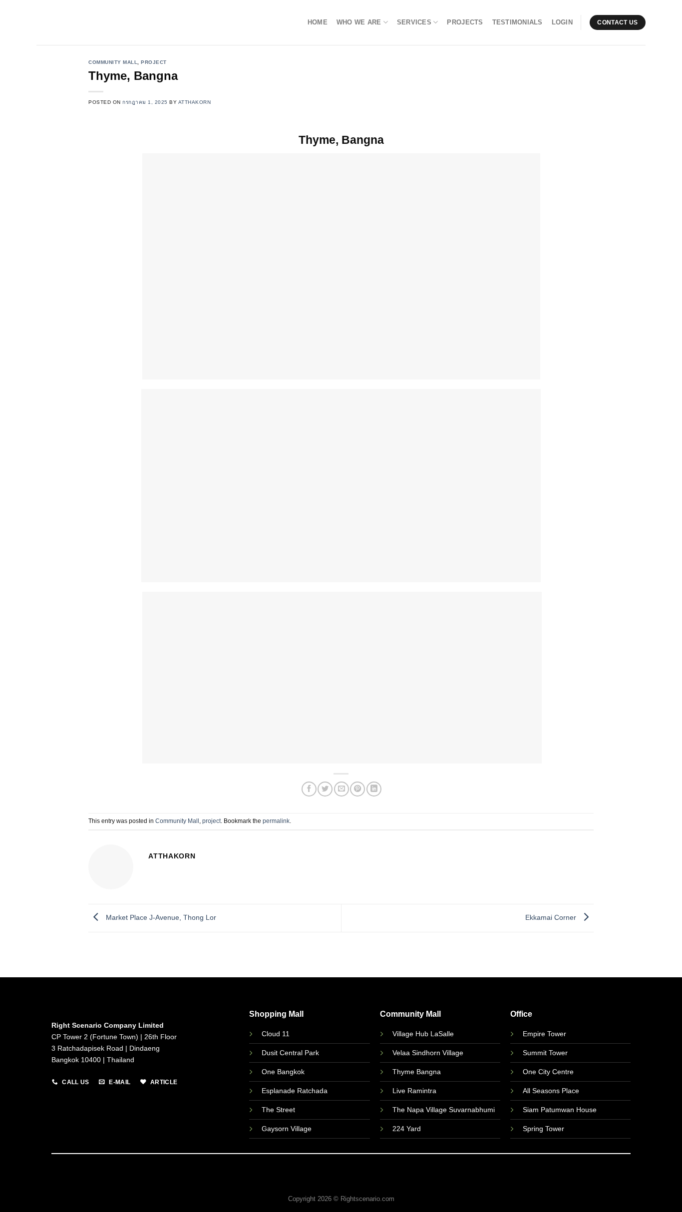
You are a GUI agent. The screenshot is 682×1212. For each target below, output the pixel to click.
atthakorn (194, 102)
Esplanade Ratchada (295, 1091)
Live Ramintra (414, 1091)
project (154, 62)
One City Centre (548, 1072)
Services (414, 22)
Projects (465, 22)
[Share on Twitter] (325, 789)
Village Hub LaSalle (423, 1034)
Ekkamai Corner (551, 917)
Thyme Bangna (416, 1072)
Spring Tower (543, 1129)
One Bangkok (283, 1072)
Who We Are (359, 22)
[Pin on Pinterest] (357, 789)
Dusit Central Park (291, 1053)
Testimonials (517, 22)
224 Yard (406, 1129)
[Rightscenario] (84, 22)
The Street (278, 1110)
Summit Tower (545, 1053)
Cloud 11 (276, 1034)
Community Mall (112, 62)
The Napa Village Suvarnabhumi (443, 1110)
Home (318, 22)
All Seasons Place (551, 1091)
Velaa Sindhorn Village (427, 1053)
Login (562, 22)
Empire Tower (544, 1034)
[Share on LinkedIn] (373, 789)
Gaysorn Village (287, 1129)
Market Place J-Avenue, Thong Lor (160, 917)
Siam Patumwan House (560, 1110)
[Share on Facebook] (309, 789)
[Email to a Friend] (341, 789)
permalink (276, 821)
